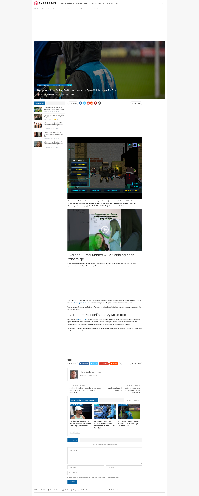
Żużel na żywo (112, 3)
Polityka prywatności (114, 490)
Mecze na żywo (67, 3)
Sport (69, 85)
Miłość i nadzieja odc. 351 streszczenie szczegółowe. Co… (53, 124)
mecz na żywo (82, 319)
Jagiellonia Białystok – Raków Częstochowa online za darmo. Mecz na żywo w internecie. (123, 390)
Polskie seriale (82, 3)
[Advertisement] (99, 25)
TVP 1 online (85, 490)
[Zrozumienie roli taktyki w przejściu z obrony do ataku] (38, 109)
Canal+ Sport (123, 404)
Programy (76, 490)
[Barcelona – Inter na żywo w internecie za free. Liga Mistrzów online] (129, 411)
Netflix (67, 490)
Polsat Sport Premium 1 (82, 303)
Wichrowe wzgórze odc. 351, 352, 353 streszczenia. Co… (54, 116)
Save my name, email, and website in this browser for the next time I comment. (94, 477)
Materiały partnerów (99, 490)
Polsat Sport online (44, 85)
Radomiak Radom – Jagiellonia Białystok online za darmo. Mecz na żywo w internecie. (85, 390)
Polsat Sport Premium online (59, 85)
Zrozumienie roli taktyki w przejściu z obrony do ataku (54, 108)
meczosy (74, 360)
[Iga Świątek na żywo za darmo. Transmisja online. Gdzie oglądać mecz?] (81, 411)
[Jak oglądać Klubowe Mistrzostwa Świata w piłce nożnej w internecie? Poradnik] (105, 411)
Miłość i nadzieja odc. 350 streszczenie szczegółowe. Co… (53, 134)
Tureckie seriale (97, 3)
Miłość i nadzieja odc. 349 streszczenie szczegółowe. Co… (53, 144)
